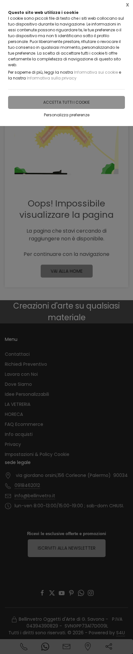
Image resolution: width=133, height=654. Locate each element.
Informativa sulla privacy (52, 78)
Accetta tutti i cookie (66, 102)
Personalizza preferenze (66, 115)
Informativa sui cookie (96, 72)
